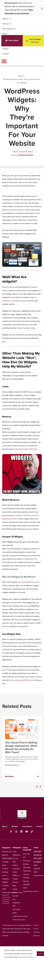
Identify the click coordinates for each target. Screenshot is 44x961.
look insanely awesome (15, 210)
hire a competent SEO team (21, 680)
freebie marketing (30, 449)
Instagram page (29, 328)
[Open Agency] (10, 18)
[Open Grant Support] (15, 28)
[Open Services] (11, 23)
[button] (37, 786)
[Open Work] (8, 33)
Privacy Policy (28, 957)
